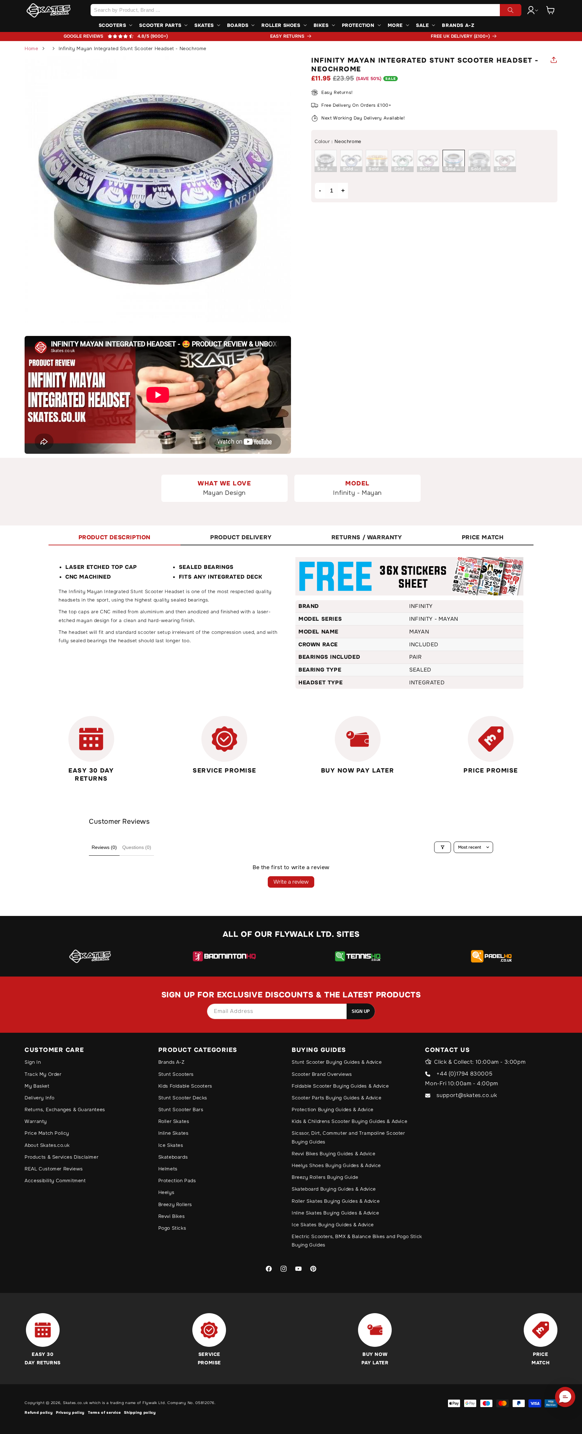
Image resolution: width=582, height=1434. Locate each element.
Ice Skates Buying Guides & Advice (333, 1225)
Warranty (36, 1121)
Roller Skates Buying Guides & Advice (336, 1201)
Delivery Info (40, 1098)
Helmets (167, 1169)
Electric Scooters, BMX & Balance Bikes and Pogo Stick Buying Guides (357, 1240)
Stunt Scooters (176, 1074)
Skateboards (173, 1157)
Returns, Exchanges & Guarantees (65, 1109)
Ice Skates (170, 1145)
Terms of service (104, 1412)
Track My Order (43, 1074)
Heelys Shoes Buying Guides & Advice (336, 1165)
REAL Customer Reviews (54, 1169)
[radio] (326, 161)
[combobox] (306, 10)
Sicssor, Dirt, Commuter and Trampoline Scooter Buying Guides (348, 1137)
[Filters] (442, 847)
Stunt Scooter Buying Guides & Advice (337, 1062)
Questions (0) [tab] (136, 847)
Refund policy (39, 1412)
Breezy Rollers (175, 1204)
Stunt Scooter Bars (180, 1109)
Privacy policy (70, 1412)
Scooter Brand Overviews (322, 1074)
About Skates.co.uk (47, 1145)
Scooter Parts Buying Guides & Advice (337, 1098)
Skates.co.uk (75, 1402)
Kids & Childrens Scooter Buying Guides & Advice (349, 1121)
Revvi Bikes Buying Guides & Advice (333, 1154)
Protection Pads (177, 1180)
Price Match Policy (47, 1133)
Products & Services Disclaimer (61, 1157)
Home (31, 48)
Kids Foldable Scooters (185, 1086)
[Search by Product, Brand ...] (510, 10)
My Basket (37, 1086)
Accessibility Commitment (55, 1180)
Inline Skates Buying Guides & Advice (335, 1213)
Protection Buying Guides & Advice (333, 1109)
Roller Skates (173, 1121)
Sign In (33, 1062)
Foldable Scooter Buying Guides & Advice (340, 1086)
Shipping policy (140, 1412)
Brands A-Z (171, 1062)
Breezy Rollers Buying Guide (325, 1177)
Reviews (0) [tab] (104, 847)
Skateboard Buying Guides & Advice (334, 1189)
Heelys (166, 1192)
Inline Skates (173, 1133)
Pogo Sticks (172, 1228)
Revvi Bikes (171, 1216)
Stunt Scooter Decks (182, 1098)
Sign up (361, 1011)
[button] (550, 10)
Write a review (291, 881)
